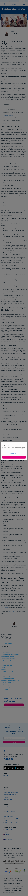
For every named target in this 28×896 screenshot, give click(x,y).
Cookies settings (13, 453)
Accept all (14, 457)
